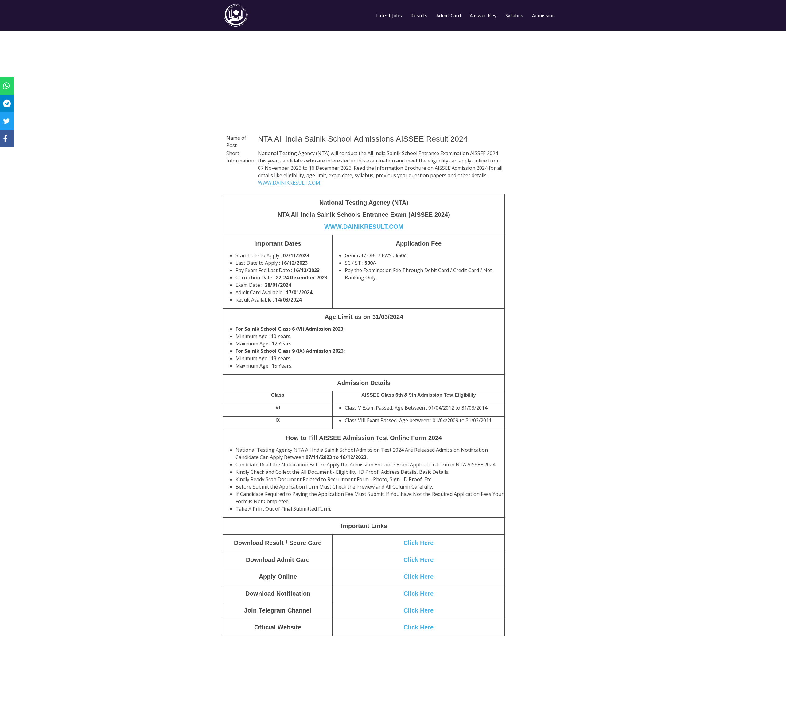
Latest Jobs (389, 15)
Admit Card (448, 15)
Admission (543, 15)
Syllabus (514, 15)
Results (419, 15)
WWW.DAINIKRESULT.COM (289, 182)
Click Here (418, 542)
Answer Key (483, 15)
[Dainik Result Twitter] (6, 120)
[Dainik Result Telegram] (7, 103)
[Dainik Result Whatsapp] (6, 85)
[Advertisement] (364, 91)
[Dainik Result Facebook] (5, 138)
